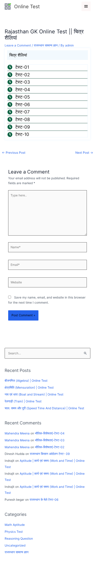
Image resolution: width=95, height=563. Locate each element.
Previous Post (13, 152)
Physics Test (14, 531)
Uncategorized (15, 545)
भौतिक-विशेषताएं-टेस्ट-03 (50, 440)
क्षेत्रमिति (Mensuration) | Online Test (29, 387)
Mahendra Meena (17, 433)
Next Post (84, 152)
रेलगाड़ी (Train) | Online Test (23, 401)
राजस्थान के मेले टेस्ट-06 (44, 499)
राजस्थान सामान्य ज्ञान (46, 45)
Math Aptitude (15, 525)
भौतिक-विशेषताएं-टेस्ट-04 (50, 433)
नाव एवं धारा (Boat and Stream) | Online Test (34, 394)
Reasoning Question (19, 538)
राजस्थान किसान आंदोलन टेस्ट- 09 (50, 454)
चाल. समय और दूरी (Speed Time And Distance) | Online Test (44, 408)
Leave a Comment (18, 45)
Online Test (27, 6)
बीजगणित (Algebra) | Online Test (26, 380)
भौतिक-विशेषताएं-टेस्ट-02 (49, 447)
